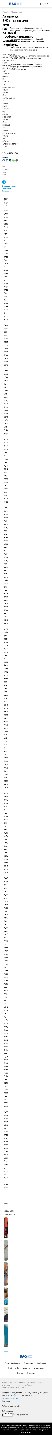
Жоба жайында (12, 1363)
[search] (46, 4)
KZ (41, 4)
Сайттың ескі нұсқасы (19, 1368)
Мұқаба (5, 12)
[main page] (23, 4)
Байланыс (42, 1363)
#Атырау (6, 169)
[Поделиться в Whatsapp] (13, 160)
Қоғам (20, 1373)
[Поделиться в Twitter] (10, 160)
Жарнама (28, 1363)
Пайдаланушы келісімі (11, 1406)
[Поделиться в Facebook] (3, 160)
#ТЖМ (4, 175)
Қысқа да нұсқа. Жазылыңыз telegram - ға (9, 188)
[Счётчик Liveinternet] (7, 1415)
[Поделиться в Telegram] (7, 160)
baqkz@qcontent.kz (10, 1398)
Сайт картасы (7, 1411)
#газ (4, 172)
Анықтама (39, 1368)
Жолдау (31, 1373)
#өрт (4, 167)
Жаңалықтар (16, 12)
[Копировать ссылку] (16, 160)
